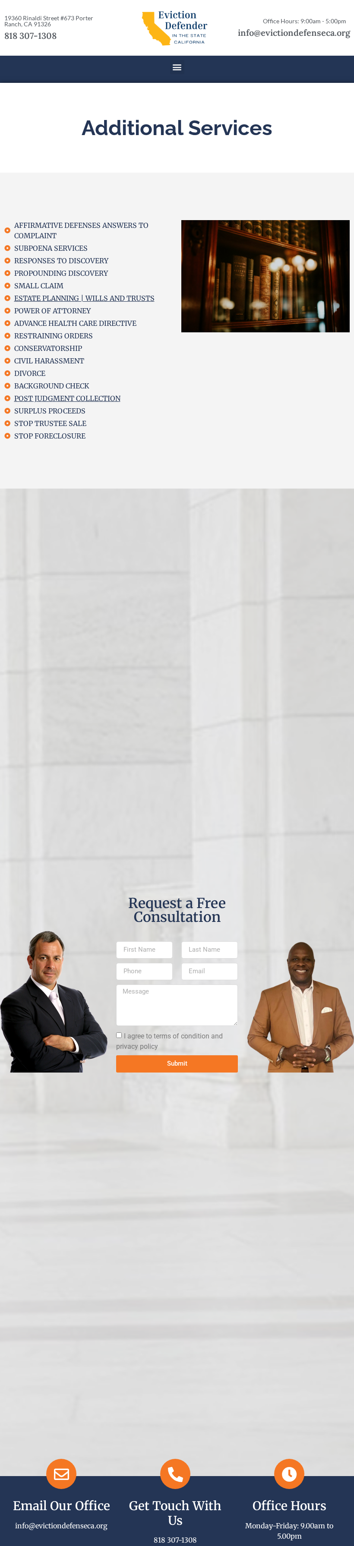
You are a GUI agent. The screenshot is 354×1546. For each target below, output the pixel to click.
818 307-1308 (30, 35)
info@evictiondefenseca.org (294, 32)
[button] (177, 67)
